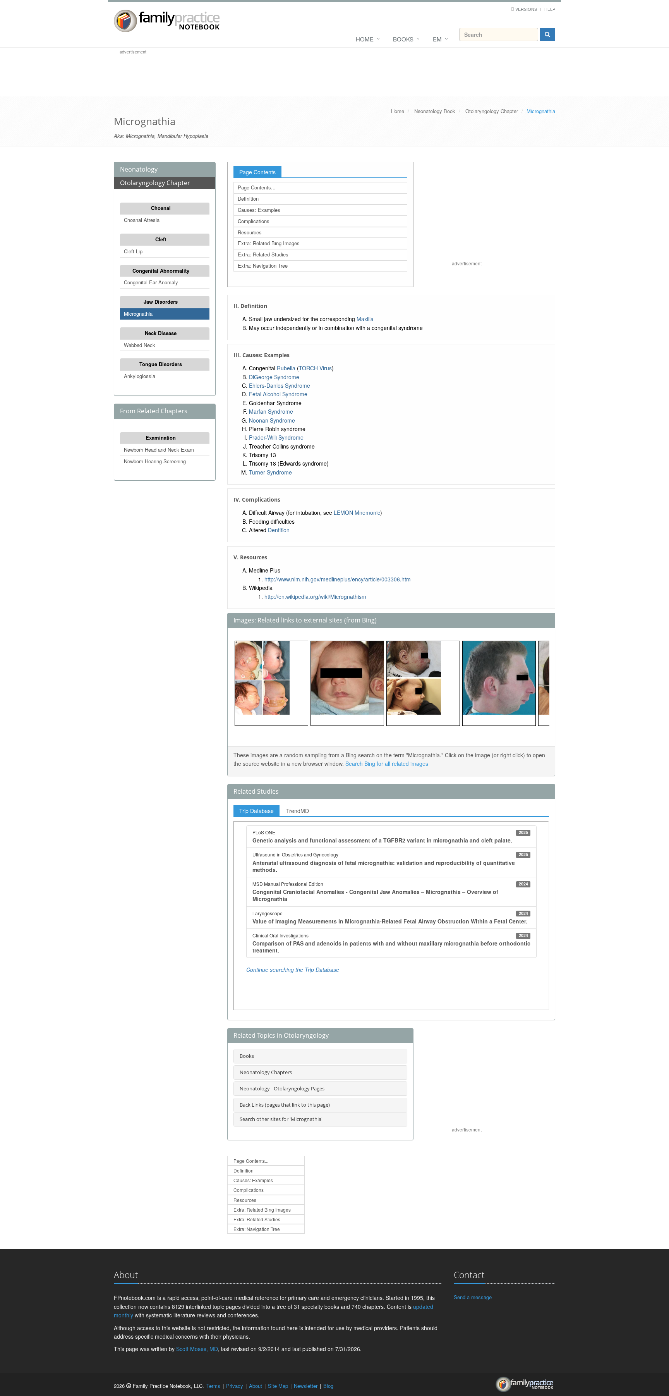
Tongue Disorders (160, 364)
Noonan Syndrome (272, 420)
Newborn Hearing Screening (155, 461)
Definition (248, 198)
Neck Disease (161, 333)
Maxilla (365, 319)
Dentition (279, 530)
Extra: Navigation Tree (263, 265)
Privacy (234, 1385)
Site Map (278, 1385)
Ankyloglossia (139, 376)
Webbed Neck (139, 345)
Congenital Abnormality (160, 270)
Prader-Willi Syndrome (276, 437)
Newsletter (305, 1385)
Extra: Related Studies (263, 254)
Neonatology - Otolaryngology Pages (282, 1088)
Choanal (161, 207)
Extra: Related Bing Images (269, 243)
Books (403, 39)
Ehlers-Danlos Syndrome (279, 385)
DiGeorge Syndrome (274, 377)
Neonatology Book (434, 111)
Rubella (286, 368)
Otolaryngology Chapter (491, 111)
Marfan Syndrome (271, 411)
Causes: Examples (259, 209)
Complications (253, 221)
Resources (250, 232)
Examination (161, 437)
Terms (213, 1385)
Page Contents (257, 172)
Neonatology (139, 169)
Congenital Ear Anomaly (151, 282)
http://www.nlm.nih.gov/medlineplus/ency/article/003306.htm (337, 579)
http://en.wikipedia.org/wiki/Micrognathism (315, 596)
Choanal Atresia (142, 219)
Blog (328, 1385)
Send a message (473, 1297)
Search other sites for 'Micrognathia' (281, 1119)
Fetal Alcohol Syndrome (278, 394)
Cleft (160, 239)
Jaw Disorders (161, 301)
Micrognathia (138, 313)
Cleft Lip (133, 251)
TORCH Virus (315, 368)
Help (549, 9)
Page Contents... (257, 187)
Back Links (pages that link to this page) (285, 1104)
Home (365, 39)
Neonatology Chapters (266, 1072)
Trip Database (256, 811)
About (255, 1385)
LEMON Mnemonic (357, 512)
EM (437, 39)
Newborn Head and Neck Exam (159, 449)
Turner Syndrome (270, 472)
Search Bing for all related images (386, 763)
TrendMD (297, 811)
